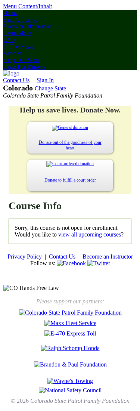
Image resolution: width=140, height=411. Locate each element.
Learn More (17, 33)
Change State (50, 88)
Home (10, 13)
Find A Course (20, 19)
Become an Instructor (108, 256)
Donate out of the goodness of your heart (70, 145)
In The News (18, 46)
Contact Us (16, 80)
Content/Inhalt (35, 6)
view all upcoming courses (89, 234)
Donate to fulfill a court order (70, 180)
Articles (12, 53)
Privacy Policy (24, 256)
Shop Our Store (21, 60)
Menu (10, 6)
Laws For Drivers (24, 67)
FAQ (9, 40)
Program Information (27, 26)
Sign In (45, 80)
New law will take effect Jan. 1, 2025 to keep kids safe (70, 277)
